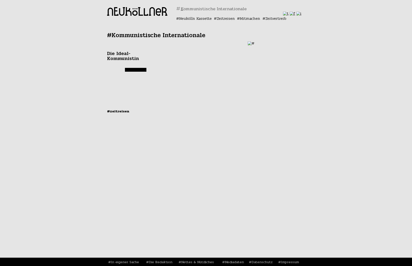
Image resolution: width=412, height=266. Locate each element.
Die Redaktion (160, 262)
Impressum (290, 262)
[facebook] (292, 13)
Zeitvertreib (275, 18)
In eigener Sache (125, 262)
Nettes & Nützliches (197, 262)
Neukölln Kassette (195, 18)
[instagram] (298, 13)
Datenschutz (262, 262)
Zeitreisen (226, 18)
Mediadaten (234, 262)
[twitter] (285, 13)
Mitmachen (250, 18)
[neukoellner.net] (137, 14)
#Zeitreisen (118, 111)
